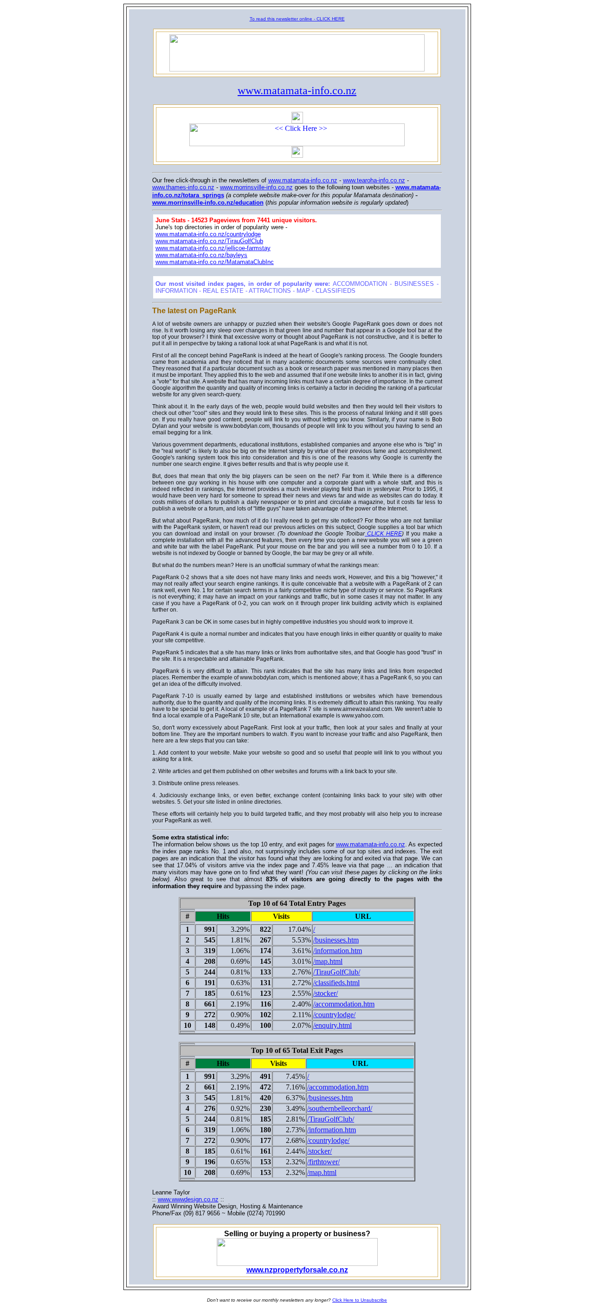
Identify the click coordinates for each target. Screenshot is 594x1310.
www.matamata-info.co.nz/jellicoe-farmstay (213, 248)
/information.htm (337, 951)
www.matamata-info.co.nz (297, 90)
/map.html (327, 961)
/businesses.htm (336, 940)
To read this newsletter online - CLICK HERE (297, 18)
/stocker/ (325, 993)
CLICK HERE (383, 533)
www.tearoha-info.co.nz (374, 180)
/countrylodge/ (334, 1015)
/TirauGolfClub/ (336, 972)
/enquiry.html (332, 1025)
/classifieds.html (336, 983)
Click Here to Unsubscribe (359, 1300)
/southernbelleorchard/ (339, 1108)
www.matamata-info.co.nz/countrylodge (208, 234)
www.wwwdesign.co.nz (188, 1199)
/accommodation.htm (343, 1004)
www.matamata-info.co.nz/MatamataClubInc (214, 261)
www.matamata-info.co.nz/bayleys (201, 255)
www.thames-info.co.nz (183, 187)
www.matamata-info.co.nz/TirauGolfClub (209, 241)
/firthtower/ (323, 1162)
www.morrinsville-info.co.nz (256, 187)
